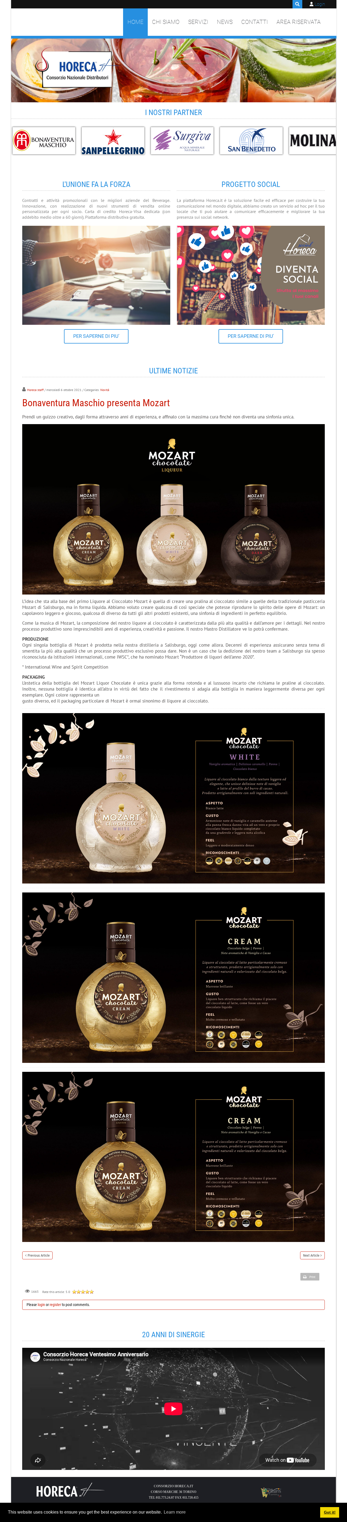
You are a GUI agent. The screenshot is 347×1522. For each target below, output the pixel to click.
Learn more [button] (175, 1512)
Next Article (311, 1255)
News (225, 22)
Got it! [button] (330, 1512)
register (55, 1304)
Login (320, 4)
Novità (104, 390)
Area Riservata (299, 22)
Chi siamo (165, 22)
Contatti (254, 22)
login (41, 1304)
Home (135, 22)
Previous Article (39, 1255)
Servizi (198, 22)
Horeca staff (35, 390)
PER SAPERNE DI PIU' (96, 336)
